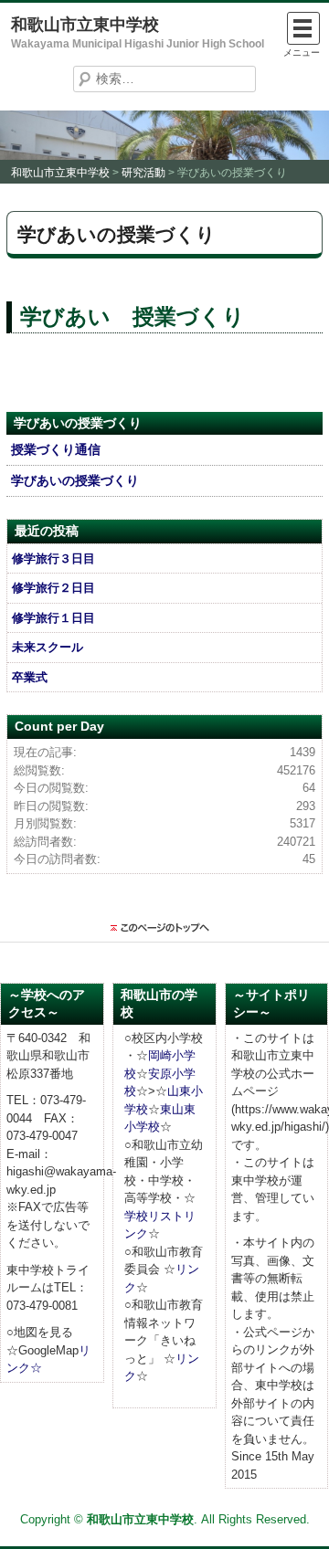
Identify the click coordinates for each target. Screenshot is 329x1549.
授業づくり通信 (56, 449)
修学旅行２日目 (53, 588)
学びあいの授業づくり (75, 480)
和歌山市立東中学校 (85, 25)
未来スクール (47, 647)
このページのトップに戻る (164, 928)
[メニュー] (303, 28)
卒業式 (30, 677)
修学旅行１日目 (53, 618)
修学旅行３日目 (53, 558)
